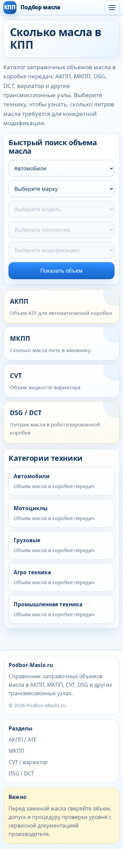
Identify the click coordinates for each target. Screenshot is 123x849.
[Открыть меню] (112, 7)
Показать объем (61, 270)
